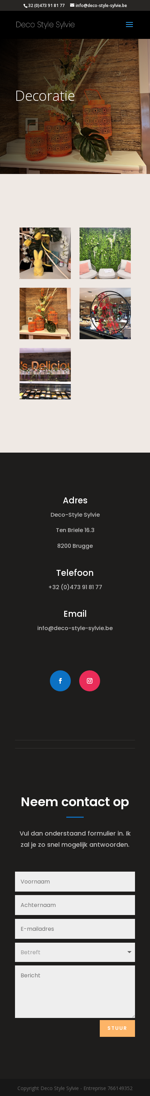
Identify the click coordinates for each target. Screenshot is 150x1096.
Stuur (117, 1028)
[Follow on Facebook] (60, 680)
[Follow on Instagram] (89, 680)
